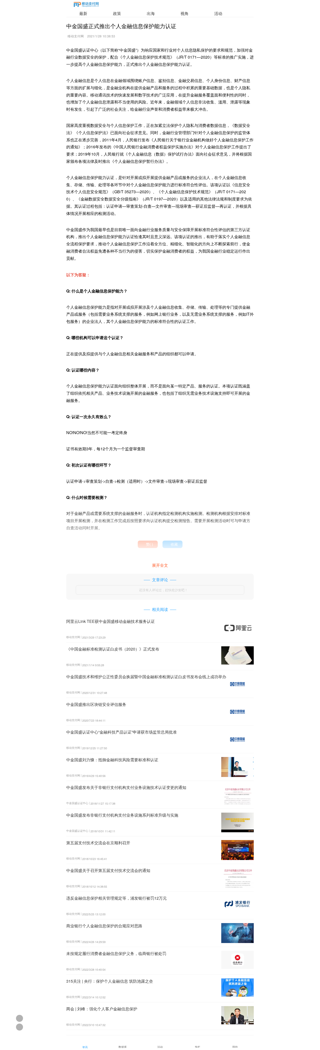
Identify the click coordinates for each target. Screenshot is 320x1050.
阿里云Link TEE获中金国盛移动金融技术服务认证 (110, 621)
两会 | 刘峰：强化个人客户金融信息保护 (101, 1009)
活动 (218, 13)
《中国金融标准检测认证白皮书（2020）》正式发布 (112, 649)
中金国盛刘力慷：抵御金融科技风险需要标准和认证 (112, 760)
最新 (83, 13)
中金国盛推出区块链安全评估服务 (96, 704)
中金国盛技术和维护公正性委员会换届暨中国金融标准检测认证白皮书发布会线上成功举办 (146, 676)
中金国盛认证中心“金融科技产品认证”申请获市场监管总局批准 (121, 732)
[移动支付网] (86, 5)
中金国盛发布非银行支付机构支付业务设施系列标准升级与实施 (122, 815)
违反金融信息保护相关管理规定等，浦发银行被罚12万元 (116, 898)
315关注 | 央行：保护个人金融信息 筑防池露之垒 (109, 981)
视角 (184, 13)
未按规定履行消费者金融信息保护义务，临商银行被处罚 (116, 953)
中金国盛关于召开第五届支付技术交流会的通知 (108, 870)
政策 (117, 13)
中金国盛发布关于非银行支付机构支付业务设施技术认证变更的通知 (126, 787)
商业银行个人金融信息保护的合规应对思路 (104, 926)
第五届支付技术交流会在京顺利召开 (98, 843)
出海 (151, 13)
